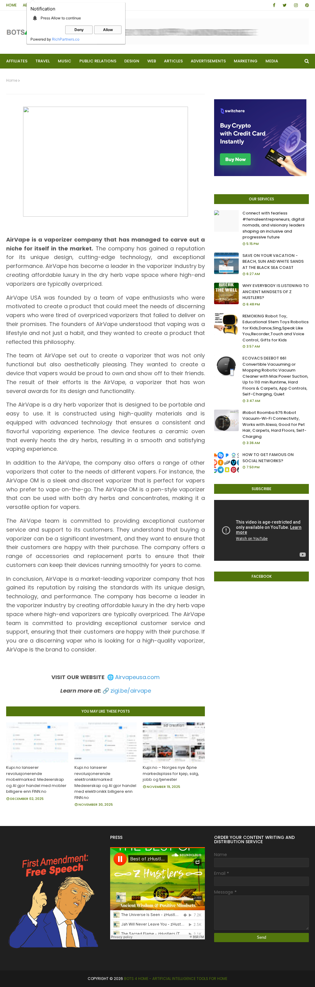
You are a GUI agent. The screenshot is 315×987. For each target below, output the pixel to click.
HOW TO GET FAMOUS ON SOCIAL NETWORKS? (268, 458)
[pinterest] (306, 5)
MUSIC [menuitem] (64, 61)
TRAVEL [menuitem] (42, 61)
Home (11, 5)
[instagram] (296, 5)
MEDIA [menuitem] (271, 61)
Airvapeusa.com (137, 677)
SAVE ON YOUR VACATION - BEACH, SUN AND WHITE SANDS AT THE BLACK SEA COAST (273, 261)
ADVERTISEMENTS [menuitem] (208, 61)
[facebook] (274, 5)
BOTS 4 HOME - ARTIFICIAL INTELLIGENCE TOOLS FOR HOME (175, 978)
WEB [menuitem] (151, 61)
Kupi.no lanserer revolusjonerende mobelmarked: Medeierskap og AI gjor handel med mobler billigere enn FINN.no (36, 779)
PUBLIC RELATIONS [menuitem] (97, 61)
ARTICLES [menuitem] (173, 61)
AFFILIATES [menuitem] (16, 61)
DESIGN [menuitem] (131, 61)
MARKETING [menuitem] (245, 61)
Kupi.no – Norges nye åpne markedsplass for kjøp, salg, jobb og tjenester (171, 773)
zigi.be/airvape (130, 690)
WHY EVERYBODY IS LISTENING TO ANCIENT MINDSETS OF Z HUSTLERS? (275, 292)
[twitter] (285, 5)
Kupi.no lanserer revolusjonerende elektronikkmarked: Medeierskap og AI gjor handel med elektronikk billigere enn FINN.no (105, 782)
